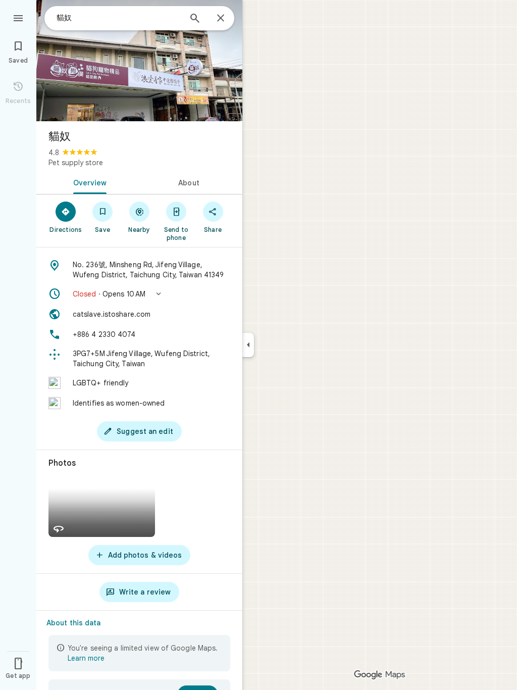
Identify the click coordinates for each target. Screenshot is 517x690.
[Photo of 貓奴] (139, 60)
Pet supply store (75, 162)
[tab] (87, 182)
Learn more (86, 658)
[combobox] (119, 18)
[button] (139, 294)
